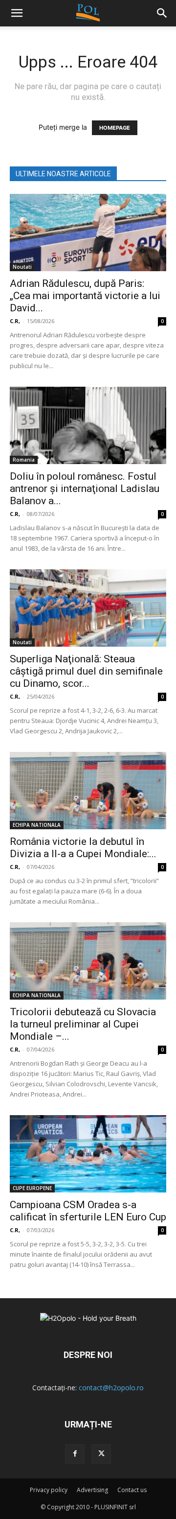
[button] (162, 13)
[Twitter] (101, 1454)
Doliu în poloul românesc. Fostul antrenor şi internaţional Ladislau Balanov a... (84, 488)
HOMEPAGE (114, 127)
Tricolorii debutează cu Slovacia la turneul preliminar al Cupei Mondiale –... (83, 1024)
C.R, (15, 321)
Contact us (132, 1490)
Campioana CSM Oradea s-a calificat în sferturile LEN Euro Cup (88, 1211)
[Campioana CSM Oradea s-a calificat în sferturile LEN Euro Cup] (88, 1153)
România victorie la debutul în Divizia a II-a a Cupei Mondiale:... (83, 848)
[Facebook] (75, 1454)
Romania (24, 459)
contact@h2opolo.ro (111, 1387)
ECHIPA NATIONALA (37, 824)
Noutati (22, 266)
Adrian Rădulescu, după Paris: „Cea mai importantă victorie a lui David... (85, 296)
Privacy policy (48, 1490)
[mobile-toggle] (16, 13)
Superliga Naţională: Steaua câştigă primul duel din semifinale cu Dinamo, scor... (86, 671)
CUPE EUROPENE (32, 1188)
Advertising (92, 1490)
